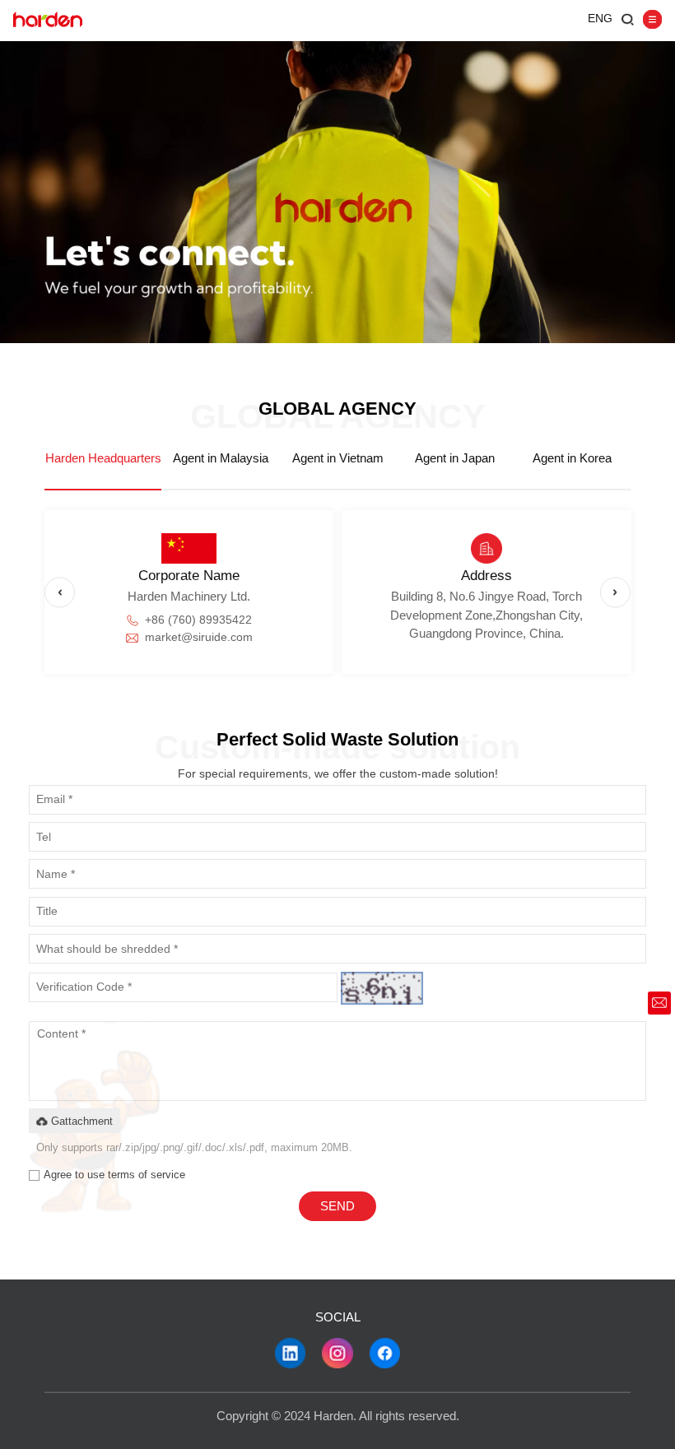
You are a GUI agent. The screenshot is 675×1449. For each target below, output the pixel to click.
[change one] (382, 988)
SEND (337, 1206)
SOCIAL (338, 1317)
